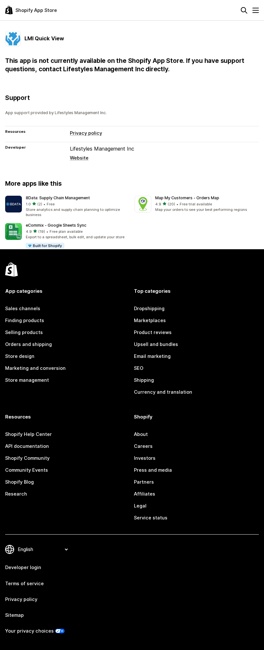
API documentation (27, 446)
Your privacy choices (29, 631)
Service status (150, 518)
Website (79, 158)
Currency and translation (163, 392)
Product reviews (153, 332)
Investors (145, 458)
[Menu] (255, 10)
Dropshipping (149, 308)
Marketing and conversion (35, 368)
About (141, 434)
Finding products (24, 320)
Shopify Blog (19, 482)
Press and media (153, 470)
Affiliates (144, 494)
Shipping (144, 380)
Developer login (23, 567)
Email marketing (152, 356)
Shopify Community (27, 458)
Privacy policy (86, 133)
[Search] (244, 10)
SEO (138, 368)
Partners (144, 482)
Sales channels (22, 308)
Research (16, 494)
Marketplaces (150, 320)
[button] (67, 207)
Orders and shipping (28, 344)
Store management (27, 380)
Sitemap (14, 615)
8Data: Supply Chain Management (58, 197)
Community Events (26, 470)
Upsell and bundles (156, 344)
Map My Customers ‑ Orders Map (187, 197)
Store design (19, 356)
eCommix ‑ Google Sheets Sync (56, 225)
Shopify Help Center (28, 434)
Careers (143, 446)
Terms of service (24, 583)
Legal (140, 506)
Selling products (24, 332)
